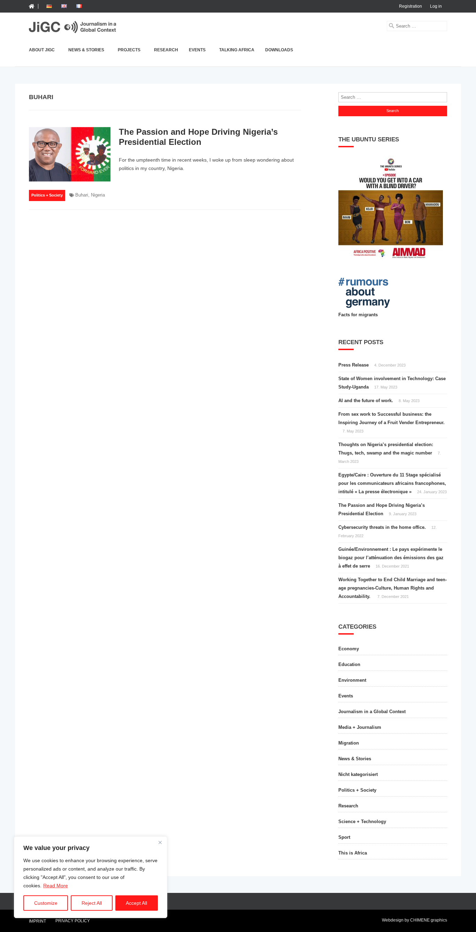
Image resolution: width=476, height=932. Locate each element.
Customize (45, 903)
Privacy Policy (72, 921)
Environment (352, 680)
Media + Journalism (359, 727)
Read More (55, 885)
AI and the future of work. (365, 400)
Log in (436, 6)
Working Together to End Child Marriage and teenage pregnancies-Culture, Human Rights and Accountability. (392, 588)
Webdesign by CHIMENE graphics (414, 920)
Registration (410, 6)
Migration (348, 743)
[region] (90, 877)
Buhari (81, 195)
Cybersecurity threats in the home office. (382, 527)
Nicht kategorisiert (358, 774)
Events (197, 49)
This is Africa (352, 853)
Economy (348, 648)
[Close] (160, 842)
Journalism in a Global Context (372, 711)
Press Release (353, 365)
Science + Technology (362, 821)
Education (349, 664)
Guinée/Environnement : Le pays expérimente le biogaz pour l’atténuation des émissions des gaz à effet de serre (391, 558)
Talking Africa (236, 49)
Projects (129, 49)
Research (166, 49)
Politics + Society (47, 195)
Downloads (279, 49)
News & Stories (86, 49)
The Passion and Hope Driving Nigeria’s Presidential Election (198, 137)
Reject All (92, 903)
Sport (344, 837)
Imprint (37, 921)
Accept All (136, 903)
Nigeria (98, 195)
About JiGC (42, 49)
